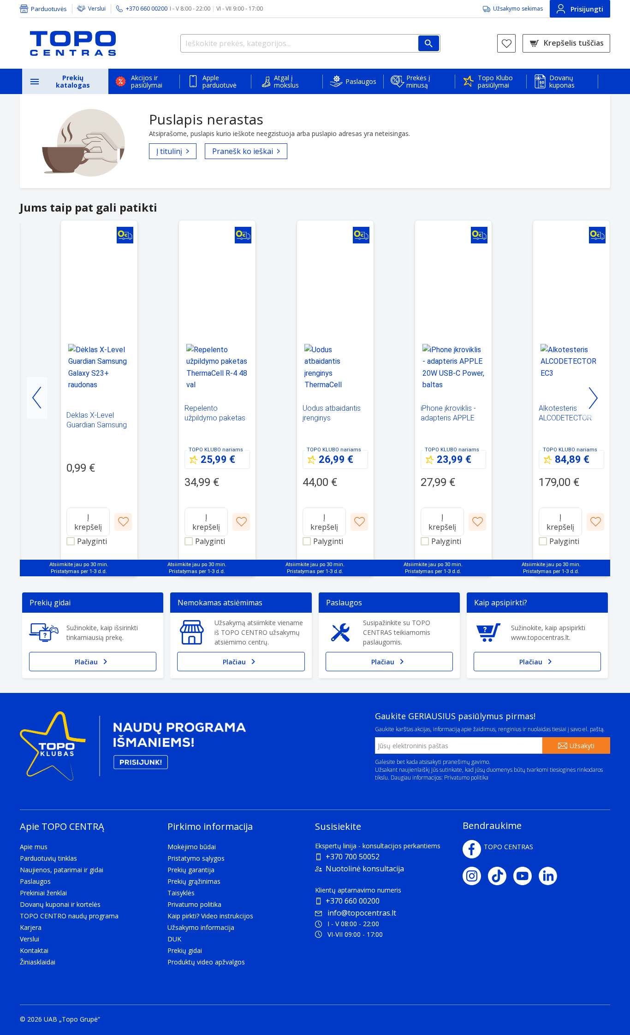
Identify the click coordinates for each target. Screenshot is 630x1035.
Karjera (31, 927)
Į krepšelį (88, 522)
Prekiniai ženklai (43, 892)
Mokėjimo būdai (191, 846)
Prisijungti (587, 9)
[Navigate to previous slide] (37, 398)
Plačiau (86, 661)
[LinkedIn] (551, 876)
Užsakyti (582, 745)
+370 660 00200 (353, 901)
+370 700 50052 (353, 857)
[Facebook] (472, 849)
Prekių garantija (190, 869)
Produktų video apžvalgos (206, 961)
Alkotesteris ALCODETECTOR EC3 (565, 418)
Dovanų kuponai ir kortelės (60, 904)
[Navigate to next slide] (592, 398)
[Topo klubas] (133, 749)
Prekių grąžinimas (193, 881)
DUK (174, 938)
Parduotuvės (49, 9)
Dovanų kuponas (562, 81)
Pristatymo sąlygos (196, 858)
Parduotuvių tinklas (48, 858)
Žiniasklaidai (37, 961)
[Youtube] (526, 876)
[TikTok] (500, 876)
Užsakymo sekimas (518, 8)
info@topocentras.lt (361, 913)
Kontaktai (34, 950)
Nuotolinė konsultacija (365, 868)
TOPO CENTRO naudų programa (69, 915)
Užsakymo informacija (200, 927)
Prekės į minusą (418, 81)
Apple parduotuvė (219, 81)
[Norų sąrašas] (506, 43)
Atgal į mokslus (286, 81)
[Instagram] (475, 876)
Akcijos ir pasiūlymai (146, 81)
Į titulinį (169, 151)
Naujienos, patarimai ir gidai (61, 869)
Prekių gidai (184, 950)
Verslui (97, 8)
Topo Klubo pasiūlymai (495, 81)
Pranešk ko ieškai (242, 151)
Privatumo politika (466, 777)
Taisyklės (181, 892)
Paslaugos (360, 81)
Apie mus (34, 846)
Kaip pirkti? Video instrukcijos (210, 915)
